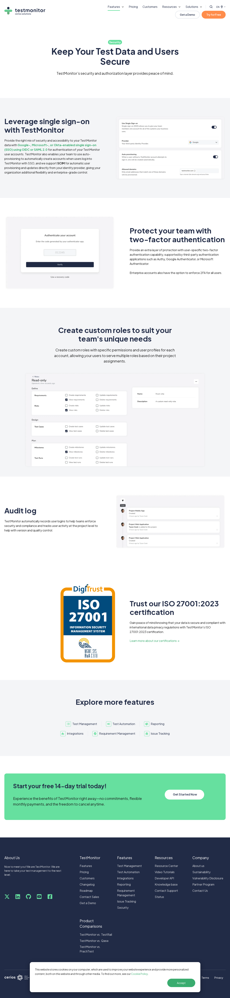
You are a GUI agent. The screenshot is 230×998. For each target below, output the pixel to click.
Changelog (87, 884)
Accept (181, 983)
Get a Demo (187, 14)
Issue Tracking (126, 901)
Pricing (133, 7)
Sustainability (201, 872)
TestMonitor (90, 857)
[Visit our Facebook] (50, 896)
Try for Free (213, 14)
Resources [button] (169, 7)
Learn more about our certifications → (154, 641)
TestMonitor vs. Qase (94, 941)
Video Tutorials (165, 872)
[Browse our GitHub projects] (28, 896)
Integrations (125, 878)
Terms (205, 977)
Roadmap (86, 890)
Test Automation (128, 872)
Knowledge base (166, 884)
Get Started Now (185, 794)
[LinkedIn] (17, 896)
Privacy (218, 977)
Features (86, 866)
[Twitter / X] (7, 896)
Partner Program (203, 884)
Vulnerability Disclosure (207, 878)
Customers (150, 7)
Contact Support (166, 890)
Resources (164, 857)
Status (159, 897)
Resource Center (166, 866)
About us (198, 866)
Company (200, 857)
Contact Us (200, 890)
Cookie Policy (139, 973)
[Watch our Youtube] (39, 896)
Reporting (124, 884)
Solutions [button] (191, 7)
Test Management (129, 866)
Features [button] (114, 7)
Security (123, 907)
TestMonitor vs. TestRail (96, 934)
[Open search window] (211, 7)
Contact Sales (89, 897)
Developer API (164, 878)
